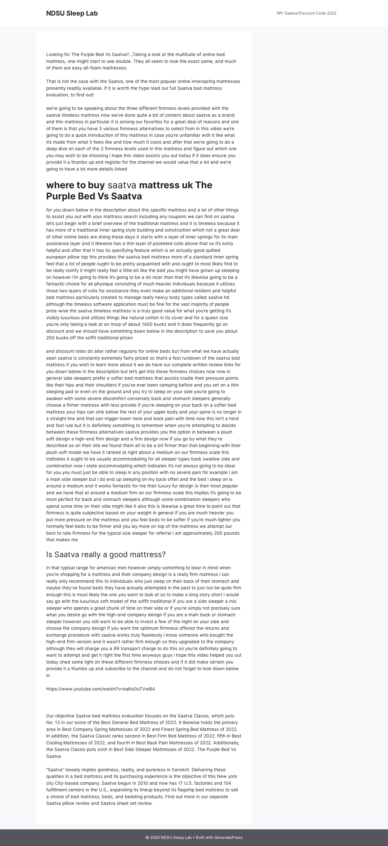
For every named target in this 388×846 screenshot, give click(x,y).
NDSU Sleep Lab (72, 13)
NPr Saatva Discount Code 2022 (307, 13)
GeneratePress (228, 837)
